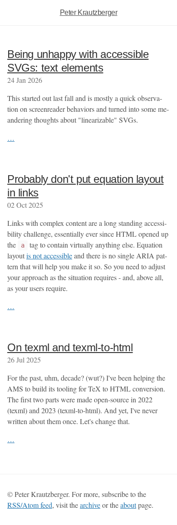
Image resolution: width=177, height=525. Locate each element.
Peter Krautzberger (89, 12)
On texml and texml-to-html (70, 347)
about (128, 505)
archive (90, 505)
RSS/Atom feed (29, 505)
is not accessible (49, 255)
